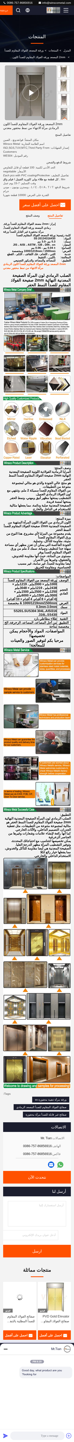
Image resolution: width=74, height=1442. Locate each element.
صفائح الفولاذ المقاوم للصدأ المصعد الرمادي (41, 1107)
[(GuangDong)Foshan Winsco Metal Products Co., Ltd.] (54, 10)
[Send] (5, 1435)
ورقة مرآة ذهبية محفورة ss (51, 1099)
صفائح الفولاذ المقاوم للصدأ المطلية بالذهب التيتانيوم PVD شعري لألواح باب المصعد (55, 1319)
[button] (64, 118)
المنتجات (53, 50)
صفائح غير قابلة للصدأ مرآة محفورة (46, 1114)
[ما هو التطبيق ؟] (60, 1165)
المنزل (67, 50)
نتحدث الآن (37, 1177)
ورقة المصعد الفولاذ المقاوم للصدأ (24, 50)
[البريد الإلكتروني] (51, 1164)
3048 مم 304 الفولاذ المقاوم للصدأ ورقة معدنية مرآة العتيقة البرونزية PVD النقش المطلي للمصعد (21, 1319)
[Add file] (69, 1435)
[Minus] (5, 1349)
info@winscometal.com (56, 2)
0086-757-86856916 (19, 2)
